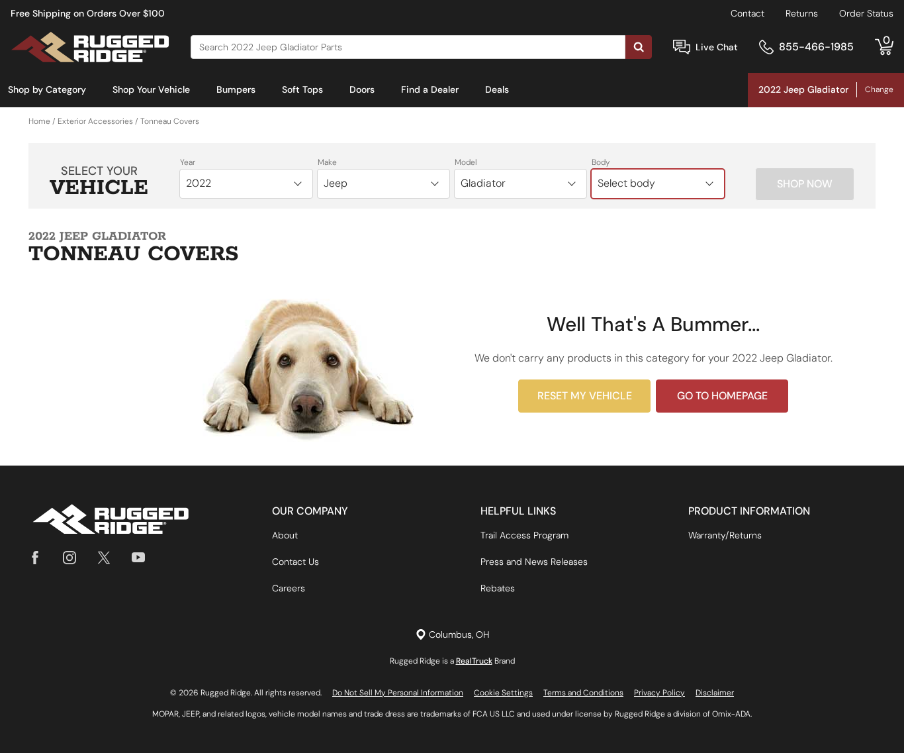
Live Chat (717, 47)
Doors (362, 89)
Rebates (497, 588)
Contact (747, 13)
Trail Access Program (524, 535)
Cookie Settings (503, 692)
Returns (802, 13)
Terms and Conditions (583, 692)
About (285, 535)
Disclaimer (715, 692)
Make (327, 162)
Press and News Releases (534, 562)
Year (187, 162)
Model (466, 162)
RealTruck (474, 661)
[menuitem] (47, 90)
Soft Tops (302, 89)
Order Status (866, 13)
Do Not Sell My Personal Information (397, 692)
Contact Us (295, 562)
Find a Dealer (430, 89)
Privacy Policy (659, 692)
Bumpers (235, 89)
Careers (288, 588)
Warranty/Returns (725, 535)
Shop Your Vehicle (151, 89)
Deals (497, 89)
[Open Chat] (681, 47)
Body (601, 162)
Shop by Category (47, 89)
